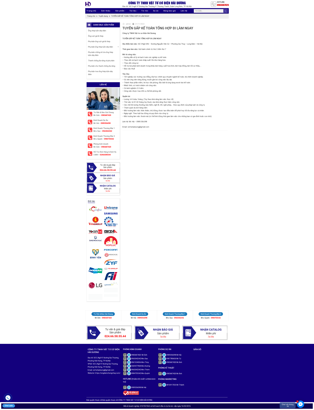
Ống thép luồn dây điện (97, 31)
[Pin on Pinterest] (215, 136)
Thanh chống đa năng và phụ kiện (101, 61)
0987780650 (171, 359)
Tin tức (144, 11)
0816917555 (171, 385)
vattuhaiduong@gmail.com (103, 370)
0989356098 (106, 123)
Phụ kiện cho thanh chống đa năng (101, 66)
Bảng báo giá (170, 11)
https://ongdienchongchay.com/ (107, 373)
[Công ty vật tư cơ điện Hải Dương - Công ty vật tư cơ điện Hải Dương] (88, 4)
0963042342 (107, 131)
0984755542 (109, 139)
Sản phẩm (119, 11)
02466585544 (105, 155)
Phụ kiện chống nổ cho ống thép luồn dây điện (100, 53)
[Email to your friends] (224, 136)
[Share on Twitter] (207, 136)
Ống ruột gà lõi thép (95, 36)
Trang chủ (91, 11)
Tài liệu (132, 11)
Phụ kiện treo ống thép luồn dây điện (100, 72)
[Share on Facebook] (211, 136)
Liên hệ (184, 11)
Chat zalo (9, 406)
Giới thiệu (105, 11)
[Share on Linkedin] (220, 136)
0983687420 (223, 5)
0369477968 (136, 366)
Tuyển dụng (103, 16)
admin (128, 24)
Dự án (156, 11)
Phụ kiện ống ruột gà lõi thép (99, 41)
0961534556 (136, 362)
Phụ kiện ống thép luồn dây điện (100, 47)
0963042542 (136, 359)
